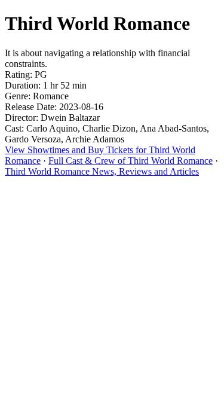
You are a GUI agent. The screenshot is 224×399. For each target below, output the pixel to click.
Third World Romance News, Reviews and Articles (102, 171)
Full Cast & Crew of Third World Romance (130, 161)
